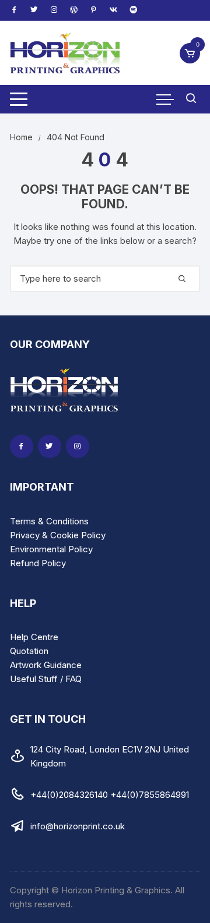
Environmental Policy (51, 549)
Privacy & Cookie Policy (58, 535)
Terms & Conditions (49, 521)
